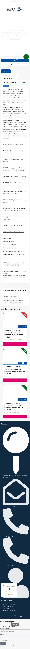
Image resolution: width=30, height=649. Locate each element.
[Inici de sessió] (17, 3)
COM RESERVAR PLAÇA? (10, 75)
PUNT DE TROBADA (9, 78)
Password (2, 634)
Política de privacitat (8, 606)
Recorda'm (4, 640)
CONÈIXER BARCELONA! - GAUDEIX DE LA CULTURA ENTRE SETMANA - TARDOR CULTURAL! (13, 334)
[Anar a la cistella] (19, 3)
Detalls (6, 71)
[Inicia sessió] (14, 3)
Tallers (6, 86)
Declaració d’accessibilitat (10, 610)
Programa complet (10, 82)
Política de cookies (8, 608)
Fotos (23, 82)
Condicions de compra (9, 604)
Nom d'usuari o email (5, 628)
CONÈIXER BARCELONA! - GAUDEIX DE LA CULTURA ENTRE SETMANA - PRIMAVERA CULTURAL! (14, 370)
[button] (23, 3)
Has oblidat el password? (7, 646)
